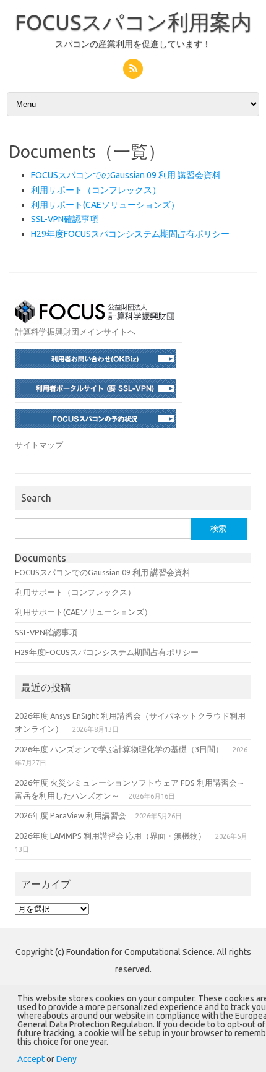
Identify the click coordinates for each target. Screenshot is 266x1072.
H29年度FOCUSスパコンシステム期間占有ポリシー (130, 234)
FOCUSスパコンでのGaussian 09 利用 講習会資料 (126, 175)
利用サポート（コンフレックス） (96, 190)
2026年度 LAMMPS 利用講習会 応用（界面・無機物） (110, 835)
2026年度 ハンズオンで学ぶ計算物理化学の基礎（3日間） (119, 749)
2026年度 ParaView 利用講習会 (70, 815)
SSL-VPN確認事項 (64, 219)
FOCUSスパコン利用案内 (133, 21)
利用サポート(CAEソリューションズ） (105, 205)
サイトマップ (39, 444)
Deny (66, 1059)
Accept (31, 1059)
